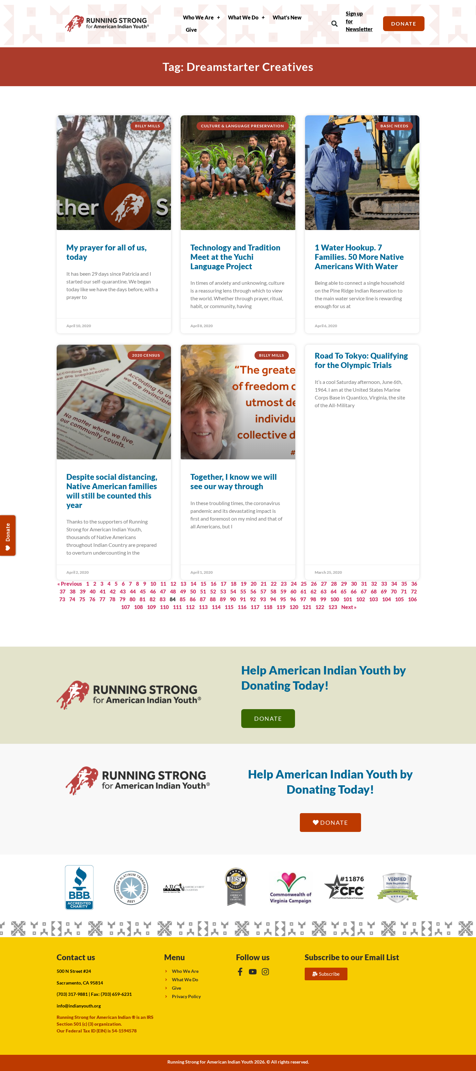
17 (223, 584)
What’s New (287, 17)
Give (191, 30)
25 (304, 584)
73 (62, 599)
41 (103, 591)
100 (334, 599)
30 (354, 584)
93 (263, 599)
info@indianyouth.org (79, 1005)
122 (319, 607)
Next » (349, 607)
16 (213, 584)
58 (273, 591)
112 (190, 607)
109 (151, 607)
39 (82, 591)
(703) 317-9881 (72, 994)
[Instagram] (265, 972)
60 (293, 591)
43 (123, 591)
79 (122, 599)
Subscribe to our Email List (352, 957)
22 (274, 584)
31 (364, 584)
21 (263, 584)
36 (414, 584)
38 (72, 591)
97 (303, 599)
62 (313, 591)
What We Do (243, 17)
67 (364, 591)
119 (281, 607)
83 (162, 599)
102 (360, 599)
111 (177, 607)
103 (373, 599)
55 (243, 591)
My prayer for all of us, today (106, 252)
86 (193, 599)
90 (233, 599)
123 (332, 607)
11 (163, 584)
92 (253, 599)
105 (399, 599)
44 (133, 591)
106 (412, 599)
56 (253, 591)
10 (153, 584)
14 (193, 584)
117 (255, 607)
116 (242, 607)
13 (183, 584)
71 (404, 591)
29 (344, 584)
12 (173, 584)
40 (93, 591)
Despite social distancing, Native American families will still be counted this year (111, 490)
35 (404, 584)
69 (384, 591)
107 (125, 607)
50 (193, 591)
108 (138, 607)
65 (343, 591)
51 (203, 591)
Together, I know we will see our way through (233, 481)
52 (213, 591)
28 (334, 584)
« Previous (69, 584)
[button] (334, 23)
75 (82, 599)
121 (306, 607)
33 (384, 584)
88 (213, 599)
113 (203, 607)
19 (243, 584)
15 (203, 584)
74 (72, 599)
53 (223, 591)
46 (153, 591)
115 (229, 607)
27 (324, 584)
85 (183, 599)
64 (333, 591)
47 (163, 591)
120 (293, 607)
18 (233, 584)
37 (62, 591)
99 (323, 599)
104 (386, 599)
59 (283, 591)
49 (183, 591)
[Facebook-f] (240, 972)
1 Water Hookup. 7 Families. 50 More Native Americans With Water (359, 257)
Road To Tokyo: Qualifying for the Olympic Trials (361, 360)
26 (314, 584)
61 (303, 591)
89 (223, 599)
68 (374, 591)
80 (132, 599)
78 (112, 599)
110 (164, 607)
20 (253, 584)
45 (143, 591)
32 (374, 584)
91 (243, 599)
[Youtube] (253, 972)
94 (273, 599)
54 (233, 591)
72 (414, 591)
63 (323, 591)
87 (203, 599)
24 (294, 584)
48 (173, 591)
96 (293, 599)
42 (113, 591)
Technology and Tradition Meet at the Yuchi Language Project (235, 257)
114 (216, 607)
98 (313, 599)
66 (354, 591)
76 (92, 599)
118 (268, 607)
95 (283, 599)
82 (152, 599)
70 (394, 591)
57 (263, 591)
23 (284, 584)
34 (394, 584)
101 (347, 599)
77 (102, 599)
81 (142, 599)
